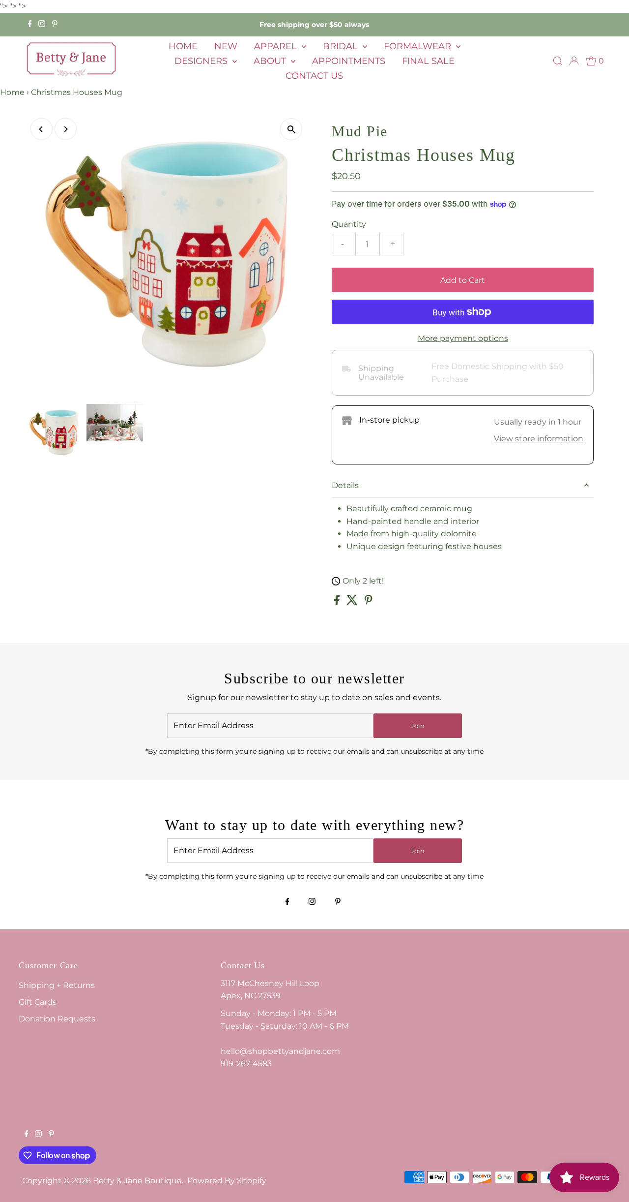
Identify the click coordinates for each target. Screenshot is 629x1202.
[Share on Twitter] (353, 602)
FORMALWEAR (419, 46)
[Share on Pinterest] (368, 602)
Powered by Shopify (226, 1180)
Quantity (349, 224)
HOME (183, 46)
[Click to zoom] (291, 129)
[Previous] (41, 129)
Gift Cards (38, 1002)
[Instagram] (42, 24)
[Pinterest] (55, 24)
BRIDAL (341, 46)
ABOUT (271, 61)
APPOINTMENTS (348, 61)
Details (345, 485)
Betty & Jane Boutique (137, 1180)
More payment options (463, 338)
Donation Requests (57, 1018)
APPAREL (276, 46)
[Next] (66, 129)
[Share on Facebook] (338, 602)
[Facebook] (30, 24)
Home (12, 92)
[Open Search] (557, 61)
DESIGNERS (202, 61)
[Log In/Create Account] (574, 61)
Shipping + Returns (57, 985)
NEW (225, 46)
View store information (538, 438)
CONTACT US (314, 75)
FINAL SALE (428, 61)
